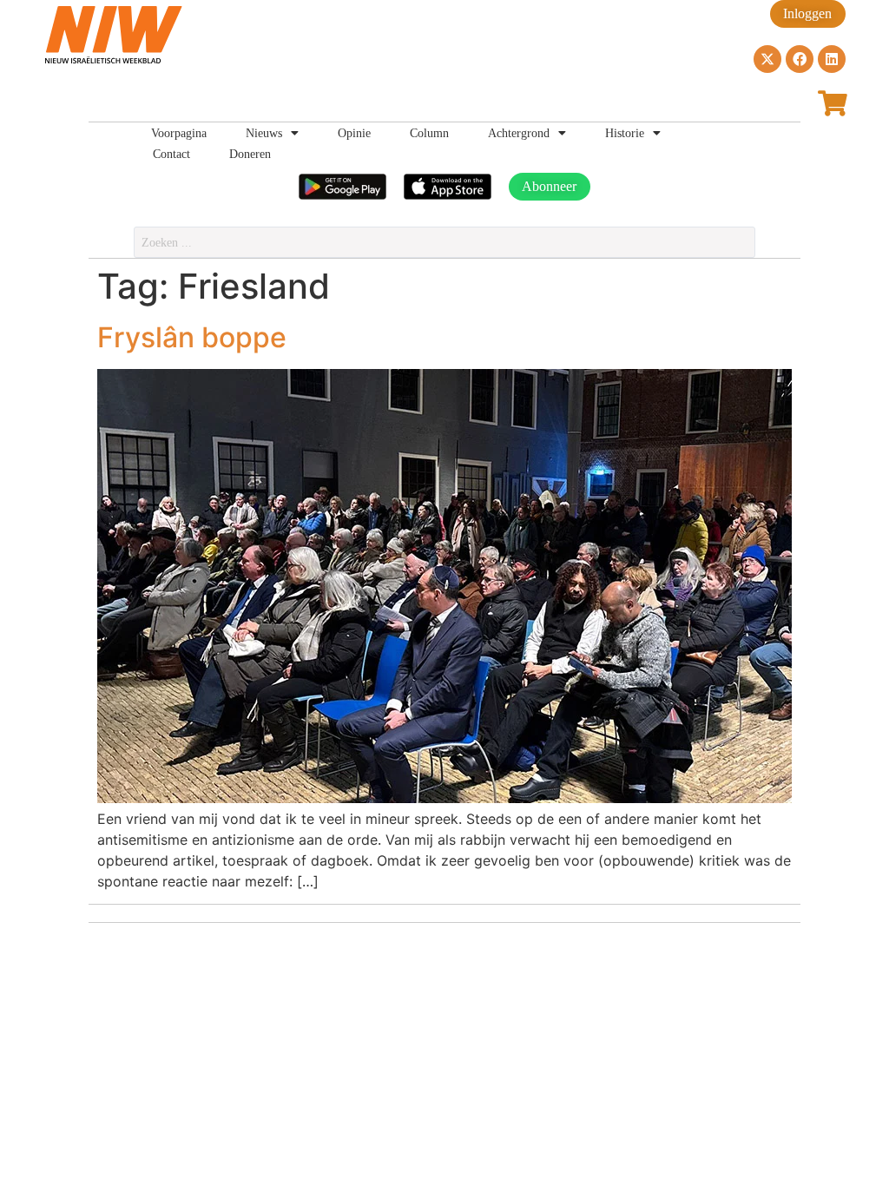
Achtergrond (519, 133)
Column (429, 133)
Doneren (250, 154)
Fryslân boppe (191, 337)
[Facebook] (799, 59)
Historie (624, 133)
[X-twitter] (767, 59)
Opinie (354, 133)
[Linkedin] (832, 59)
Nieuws (264, 133)
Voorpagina (179, 133)
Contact (171, 154)
